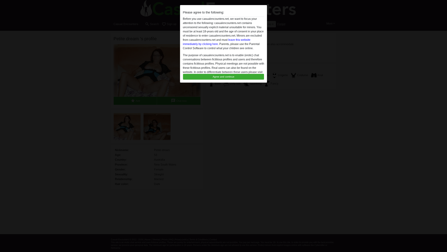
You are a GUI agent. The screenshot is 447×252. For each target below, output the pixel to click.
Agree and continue (223, 76)
